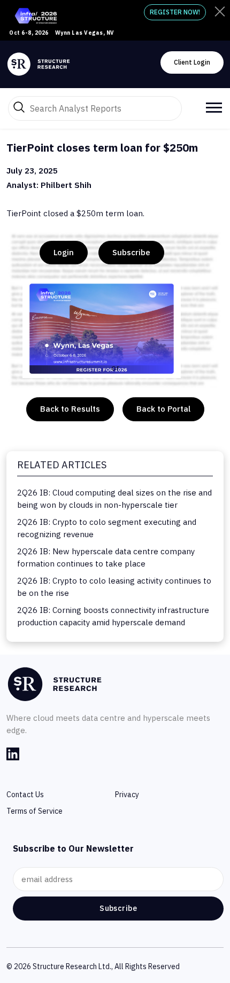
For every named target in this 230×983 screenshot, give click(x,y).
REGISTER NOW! (175, 12)
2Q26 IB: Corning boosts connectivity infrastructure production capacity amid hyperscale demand (113, 616)
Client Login (192, 62)
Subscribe (131, 252)
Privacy (127, 794)
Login (63, 252)
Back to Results (70, 409)
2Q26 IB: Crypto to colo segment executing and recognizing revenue (106, 528)
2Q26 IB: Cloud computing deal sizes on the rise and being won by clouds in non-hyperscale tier (114, 498)
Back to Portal (163, 409)
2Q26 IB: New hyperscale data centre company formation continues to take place (106, 557)
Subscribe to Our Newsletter (73, 848)
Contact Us (25, 794)
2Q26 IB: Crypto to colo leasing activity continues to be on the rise (114, 587)
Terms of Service (34, 811)
